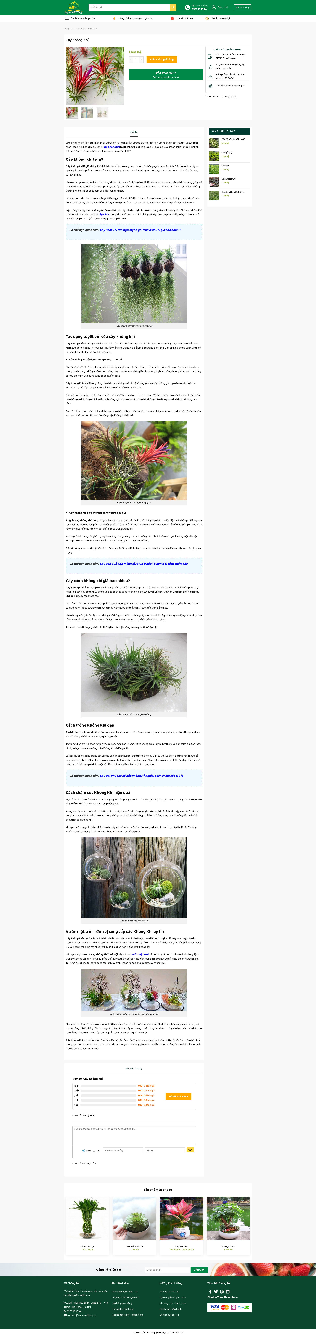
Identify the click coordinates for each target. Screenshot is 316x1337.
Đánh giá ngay (178, 1096)
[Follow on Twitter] (216, 1292)
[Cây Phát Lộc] (87, 1218)
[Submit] (173, 7)
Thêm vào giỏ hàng (162, 59)
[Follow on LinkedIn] (227, 1292)
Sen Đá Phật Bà (135, 1246)
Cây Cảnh (92, 28)
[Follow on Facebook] (210, 1292)
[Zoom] (70, 101)
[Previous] (71, 76)
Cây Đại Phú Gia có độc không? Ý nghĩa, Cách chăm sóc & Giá (142, 775)
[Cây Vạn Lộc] (181, 1218)
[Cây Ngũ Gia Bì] (228, 1218)
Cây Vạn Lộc (181, 1246)
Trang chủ (68, 28)
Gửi (190, 1150)
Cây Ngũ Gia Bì (228, 1246)
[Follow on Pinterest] (222, 1292)
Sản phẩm (80, 28)
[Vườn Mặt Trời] (74, 7)
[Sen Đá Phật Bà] (134, 1218)
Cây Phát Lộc (87, 1246)
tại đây (233, 96)
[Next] (119, 76)
